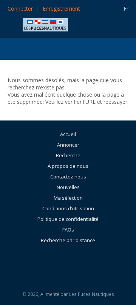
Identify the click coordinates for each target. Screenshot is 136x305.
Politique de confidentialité (68, 219)
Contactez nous (68, 176)
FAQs (68, 229)
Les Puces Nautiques (91, 294)
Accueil (68, 134)
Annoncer (68, 144)
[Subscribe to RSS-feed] (51, 261)
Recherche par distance (68, 240)
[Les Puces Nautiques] (45, 24)
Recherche (68, 155)
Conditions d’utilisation (68, 208)
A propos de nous (68, 166)
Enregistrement (61, 8)
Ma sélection (68, 197)
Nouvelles (68, 187)
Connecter (20, 8)
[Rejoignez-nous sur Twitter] (88, 261)
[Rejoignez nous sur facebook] (71, 261)
